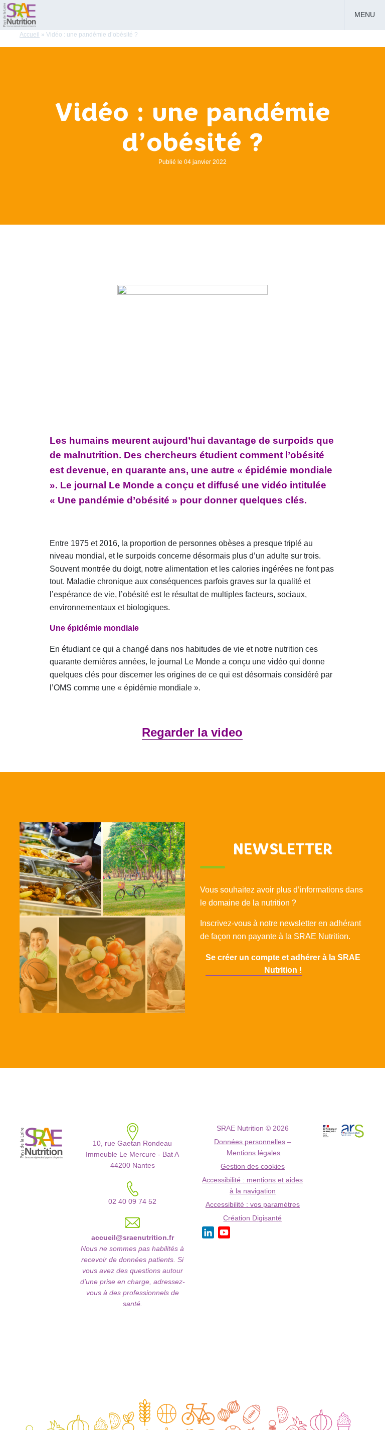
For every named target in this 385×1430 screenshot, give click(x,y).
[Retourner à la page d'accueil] (20, 14)
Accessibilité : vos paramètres (253, 1204)
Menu (364, 15)
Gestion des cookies (253, 1166)
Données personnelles (249, 1142)
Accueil (30, 34)
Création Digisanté (252, 1218)
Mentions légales (253, 1153)
